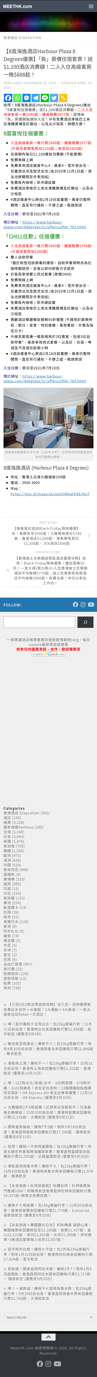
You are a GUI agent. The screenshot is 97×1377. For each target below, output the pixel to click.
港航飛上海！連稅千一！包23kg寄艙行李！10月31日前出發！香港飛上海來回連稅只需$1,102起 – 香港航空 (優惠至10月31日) (48, 1068)
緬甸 (7, 935)
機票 (7, 822)
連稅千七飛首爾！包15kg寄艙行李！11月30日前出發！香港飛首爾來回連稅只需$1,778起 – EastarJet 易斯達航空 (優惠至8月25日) (48, 1210)
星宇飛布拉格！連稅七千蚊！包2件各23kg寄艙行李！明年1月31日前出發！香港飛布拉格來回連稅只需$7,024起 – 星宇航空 (48, 1254)
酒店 (7, 817)
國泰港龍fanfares (19, 826)
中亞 (7, 945)
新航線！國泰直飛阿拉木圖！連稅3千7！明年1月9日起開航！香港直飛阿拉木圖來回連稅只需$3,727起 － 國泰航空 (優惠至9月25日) (48, 1273)
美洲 (7, 902)
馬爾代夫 (11, 921)
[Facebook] (8, 98)
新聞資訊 (11, 973)
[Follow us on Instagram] (83, 604)
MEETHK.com (17, 6)
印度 (7, 888)
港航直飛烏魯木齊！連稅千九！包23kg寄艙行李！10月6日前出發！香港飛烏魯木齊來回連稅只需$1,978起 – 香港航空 (48, 1170)
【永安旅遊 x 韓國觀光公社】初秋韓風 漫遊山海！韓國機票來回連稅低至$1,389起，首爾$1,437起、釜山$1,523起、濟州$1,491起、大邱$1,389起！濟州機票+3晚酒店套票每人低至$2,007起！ (48, 1232)
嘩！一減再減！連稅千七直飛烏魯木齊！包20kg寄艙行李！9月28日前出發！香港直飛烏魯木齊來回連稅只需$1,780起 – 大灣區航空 (48, 1293)
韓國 (7, 850)
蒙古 (7, 954)
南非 (7, 916)
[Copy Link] (63, 98)
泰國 (7, 841)
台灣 (7, 831)
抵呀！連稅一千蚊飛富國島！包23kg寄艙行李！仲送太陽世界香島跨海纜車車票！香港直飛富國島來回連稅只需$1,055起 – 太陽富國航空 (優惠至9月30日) (48, 1151)
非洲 (7, 949)
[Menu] (91, 6)
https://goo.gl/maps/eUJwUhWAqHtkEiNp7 (50, 493)
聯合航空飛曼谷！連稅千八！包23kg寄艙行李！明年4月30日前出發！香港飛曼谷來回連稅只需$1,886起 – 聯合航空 (48, 1048)
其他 (7, 987)
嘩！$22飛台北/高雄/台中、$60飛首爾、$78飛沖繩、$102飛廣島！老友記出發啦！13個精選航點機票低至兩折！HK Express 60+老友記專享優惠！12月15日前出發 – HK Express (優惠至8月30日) (48, 1090)
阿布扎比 (11, 930)
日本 (7, 836)
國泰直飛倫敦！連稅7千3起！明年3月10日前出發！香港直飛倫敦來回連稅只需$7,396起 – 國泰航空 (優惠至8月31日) (47, 1131)
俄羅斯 (9, 874)
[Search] (85, 622)
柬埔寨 (9, 878)
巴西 (7, 959)
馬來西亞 (11, 869)
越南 (7, 883)
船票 (7, 982)
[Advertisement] (39, 696)
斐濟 (7, 926)
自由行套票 (13, 964)
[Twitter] (54, 98)
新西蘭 (9, 897)
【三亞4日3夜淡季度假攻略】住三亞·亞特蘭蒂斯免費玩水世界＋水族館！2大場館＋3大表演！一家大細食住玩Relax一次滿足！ (47, 1009)
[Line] (45, 98)
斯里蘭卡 (11, 907)
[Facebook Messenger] (26, 98)
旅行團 (9, 968)
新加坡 (9, 845)
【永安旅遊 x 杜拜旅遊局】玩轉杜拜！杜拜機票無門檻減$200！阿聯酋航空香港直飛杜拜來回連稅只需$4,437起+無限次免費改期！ (47, 1190)
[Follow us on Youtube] (90, 604)
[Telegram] (36, 98)
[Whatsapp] (17, 98)
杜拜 (7, 912)
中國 (7, 864)
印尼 (7, 893)
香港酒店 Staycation (22, 37)
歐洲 (7, 855)
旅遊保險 (11, 978)
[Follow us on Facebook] (75, 604)
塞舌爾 (9, 940)
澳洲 (7, 860)
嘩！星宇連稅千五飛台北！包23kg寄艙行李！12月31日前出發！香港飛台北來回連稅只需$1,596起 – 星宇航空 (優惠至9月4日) (48, 1028)
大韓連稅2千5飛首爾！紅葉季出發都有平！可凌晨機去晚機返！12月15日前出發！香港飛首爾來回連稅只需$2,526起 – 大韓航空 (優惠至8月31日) (47, 1112)
